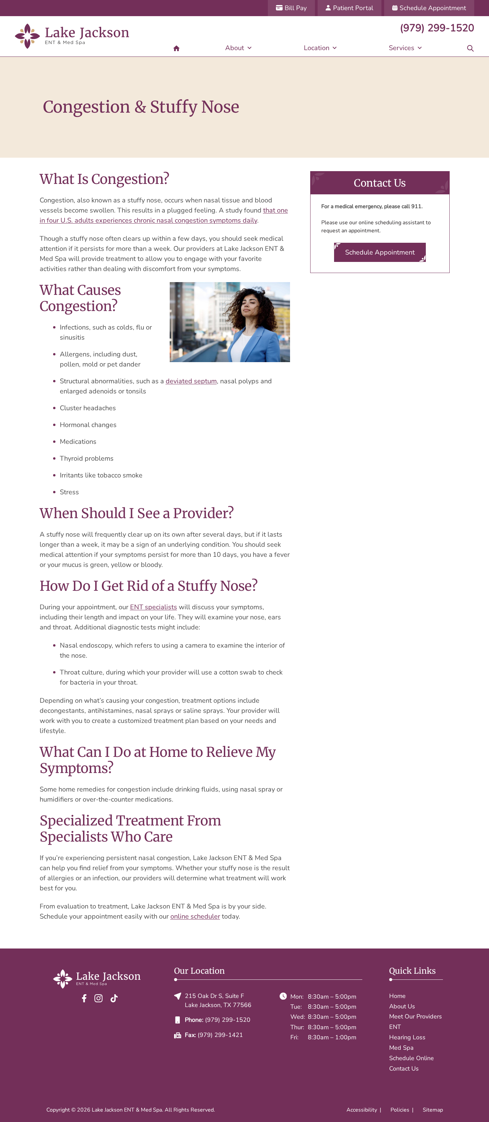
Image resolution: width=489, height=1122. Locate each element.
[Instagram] (98, 997)
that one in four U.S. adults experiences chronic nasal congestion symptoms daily (164, 215)
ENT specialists (153, 607)
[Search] (470, 48)
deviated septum (191, 381)
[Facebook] (84, 997)
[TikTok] (114, 997)
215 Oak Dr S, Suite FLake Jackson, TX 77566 (218, 1000)
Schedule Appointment (380, 252)
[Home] (176, 48)
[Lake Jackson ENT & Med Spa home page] (72, 36)
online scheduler (195, 916)
